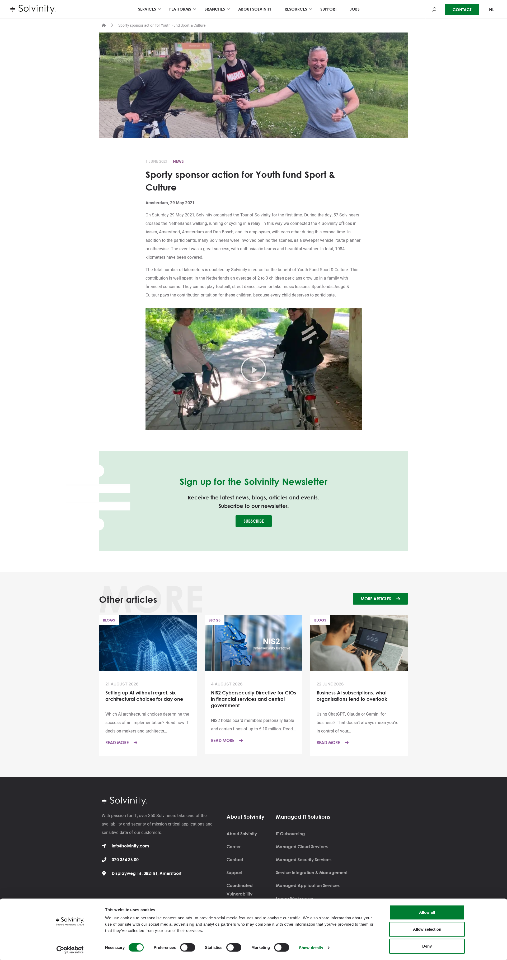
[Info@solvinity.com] (104, 845)
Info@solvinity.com (130, 845)
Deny (427, 946)
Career (234, 846)
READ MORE (117, 742)
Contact (235, 859)
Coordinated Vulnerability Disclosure (240, 894)
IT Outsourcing (290, 833)
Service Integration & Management (312, 872)
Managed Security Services (303, 859)
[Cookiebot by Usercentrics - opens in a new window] (70, 950)
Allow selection (427, 929)
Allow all (427, 912)
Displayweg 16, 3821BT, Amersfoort (146, 873)
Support (234, 872)
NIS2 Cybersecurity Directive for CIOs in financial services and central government (253, 699)
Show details (311, 947)
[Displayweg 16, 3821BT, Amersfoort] (104, 873)
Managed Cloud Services (302, 846)
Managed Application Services (308, 885)
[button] (253, 369)
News (178, 161)
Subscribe (253, 521)
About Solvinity (242, 833)
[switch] (187, 947)
